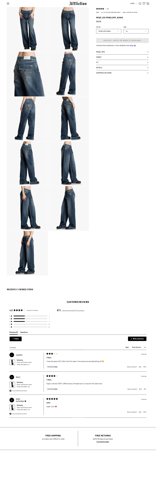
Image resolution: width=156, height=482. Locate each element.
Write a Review (140, 339)
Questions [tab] (24, 333)
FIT (97, 62)
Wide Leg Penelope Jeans (24, 363)
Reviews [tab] (13, 333)
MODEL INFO (100, 52)
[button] (140, 3)
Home (97, 12)
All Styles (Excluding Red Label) (110, 12)
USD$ (132, 3)
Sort (127, 347)
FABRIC (99, 57)
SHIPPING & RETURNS (103, 73)
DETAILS (99, 68)
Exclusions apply (103, 442)
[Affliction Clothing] (78, 3)
